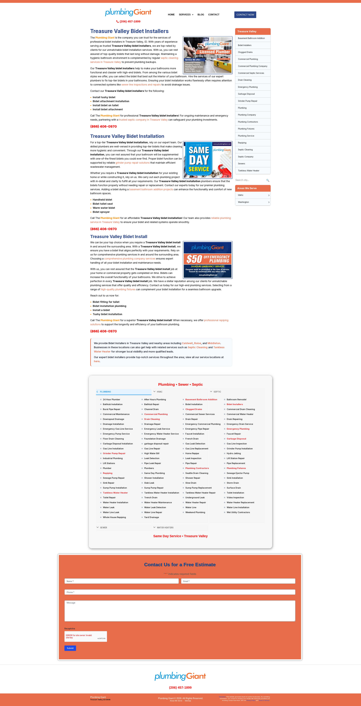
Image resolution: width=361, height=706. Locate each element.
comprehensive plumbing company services (129, 258)
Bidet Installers (244, 45)
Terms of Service (264, 700)
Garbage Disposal (246, 94)
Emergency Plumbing (248, 87)
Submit (70, 648)
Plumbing (242, 108)
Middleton (214, 343)
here (97, 361)
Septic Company (245, 156)
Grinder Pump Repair (247, 101)
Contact (213, 14)
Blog (201, 14)
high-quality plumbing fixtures (118, 289)
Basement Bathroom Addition (251, 38)
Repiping (242, 142)
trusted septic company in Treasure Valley (143, 119)
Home (171, 14)
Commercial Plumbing (248, 59)
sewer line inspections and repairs (141, 84)
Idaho (240, 195)
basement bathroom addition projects (151, 189)
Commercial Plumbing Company (252, 66)
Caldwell (187, 343)
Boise (197, 343)
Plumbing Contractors (248, 122)
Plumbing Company (247, 115)
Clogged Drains (245, 52)
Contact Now (245, 14)
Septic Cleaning (198, 347)
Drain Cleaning (245, 80)
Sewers (241, 163)
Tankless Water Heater (248, 170)
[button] (186, 14)
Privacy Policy (250, 700)
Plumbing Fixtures (246, 128)
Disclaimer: (222, 697)
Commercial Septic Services (251, 73)
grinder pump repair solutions (133, 162)
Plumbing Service (246, 136)
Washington (243, 202)
